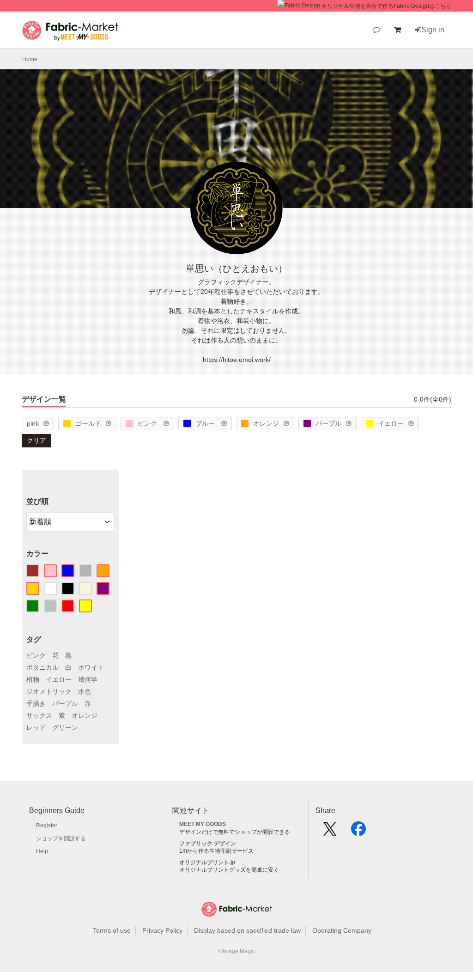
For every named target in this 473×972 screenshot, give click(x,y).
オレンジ (266, 423)
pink (33, 423)
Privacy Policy (162, 930)
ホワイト (91, 667)
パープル (328, 423)
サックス (39, 715)
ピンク (148, 423)
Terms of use (112, 930)
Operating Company (341, 930)
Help (42, 851)
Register (46, 825)
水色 (84, 691)
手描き (36, 703)
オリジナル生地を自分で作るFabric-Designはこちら (386, 6)
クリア (36, 440)
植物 (32, 679)
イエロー (391, 423)
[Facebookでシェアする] (358, 832)
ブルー (206, 423)
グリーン (65, 727)
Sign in (432, 30)
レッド (36, 727)
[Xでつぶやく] (329, 832)
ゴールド (88, 423)
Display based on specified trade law (247, 930)
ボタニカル (42, 667)
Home (29, 59)
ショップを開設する (61, 838)
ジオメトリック (49, 691)
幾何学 (87, 679)
